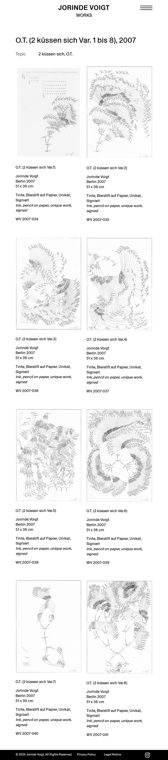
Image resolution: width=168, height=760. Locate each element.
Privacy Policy (86, 754)
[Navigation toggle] (146, 8)
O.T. (69, 54)
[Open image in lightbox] (49, 112)
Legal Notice (112, 754)
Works (84, 15)
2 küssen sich (51, 54)
